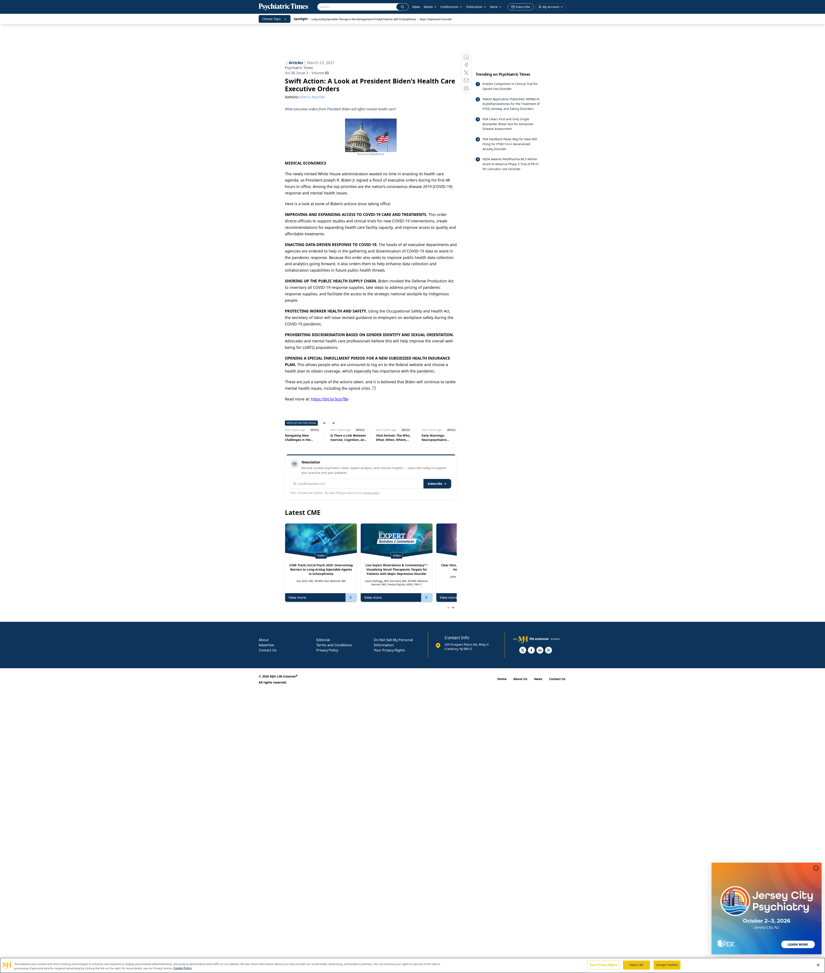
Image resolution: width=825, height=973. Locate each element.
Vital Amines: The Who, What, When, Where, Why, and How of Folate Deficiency (393, 437)
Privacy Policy (327, 650)
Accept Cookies (667, 965)
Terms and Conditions (334, 645)
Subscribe (435, 484)
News (416, 7)
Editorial (323, 639)
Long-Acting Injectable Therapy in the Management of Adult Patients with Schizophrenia (363, 19)
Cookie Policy (182, 968)
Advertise (266, 645)
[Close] (818, 965)
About (264, 639)
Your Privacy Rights (389, 650)
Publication (474, 7)
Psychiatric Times (299, 67)
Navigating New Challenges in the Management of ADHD (301, 437)
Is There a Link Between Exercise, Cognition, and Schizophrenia (348, 437)
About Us (520, 679)
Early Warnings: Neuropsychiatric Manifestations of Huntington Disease (436, 437)
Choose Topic (271, 19)
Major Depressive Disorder (436, 19)
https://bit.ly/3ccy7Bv (329, 399)
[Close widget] (816, 868)
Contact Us (268, 650)
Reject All (636, 965)
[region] (412, 965)
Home (501, 679)
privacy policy (371, 493)
